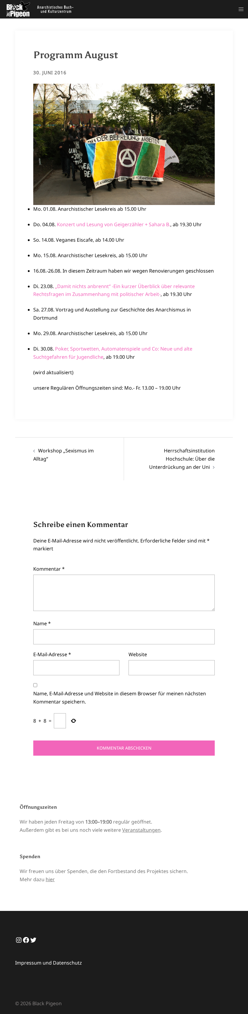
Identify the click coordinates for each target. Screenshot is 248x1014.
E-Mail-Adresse (52, 654)
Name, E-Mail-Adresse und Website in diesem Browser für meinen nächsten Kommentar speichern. (119, 697)
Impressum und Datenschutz (48, 962)
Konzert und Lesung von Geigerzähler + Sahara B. (113, 224)
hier (50, 879)
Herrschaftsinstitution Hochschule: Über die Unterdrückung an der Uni (182, 458)
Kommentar (49, 569)
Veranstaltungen (141, 830)
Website (138, 654)
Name (42, 623)
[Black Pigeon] (41, 8)
